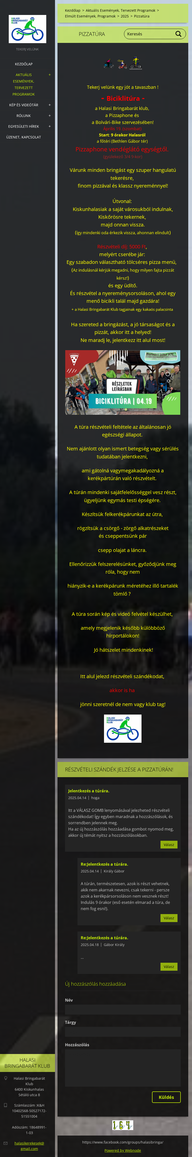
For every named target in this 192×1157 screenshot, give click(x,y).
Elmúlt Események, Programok (90, 16)
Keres (179, 34)
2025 (125, 16)
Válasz (169, 844)
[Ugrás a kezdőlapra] (27, 23)
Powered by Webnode (122, 1150)
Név (69, 1000)
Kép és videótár (23, 105)
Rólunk (23, 115)
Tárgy (70, 1022)
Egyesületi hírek (23, 126)
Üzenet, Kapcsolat (23, 137)
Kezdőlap (23, 64)
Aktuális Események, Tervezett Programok (23, 84)
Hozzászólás (77, 1045)
